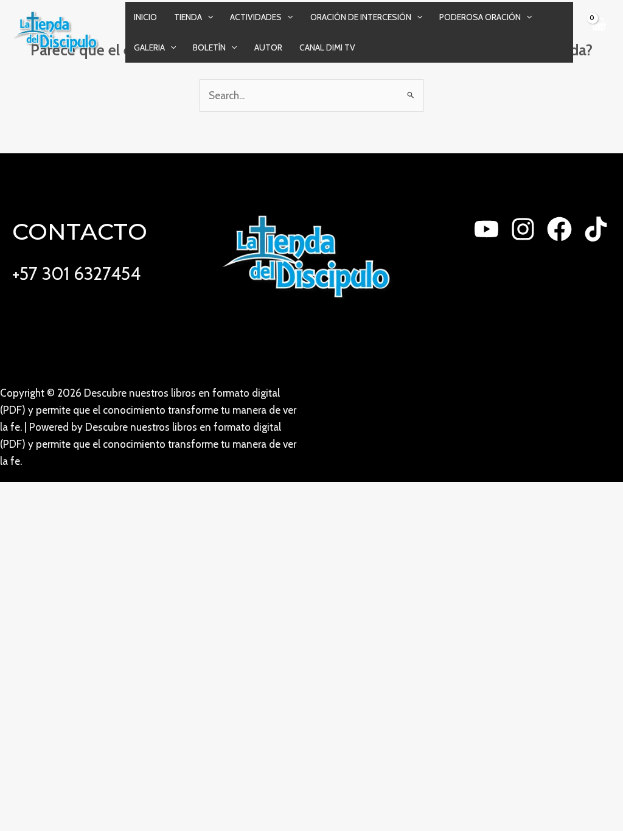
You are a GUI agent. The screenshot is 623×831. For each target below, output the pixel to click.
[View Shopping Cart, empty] (598, 32)
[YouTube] (486, 229)
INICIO (145, 17)
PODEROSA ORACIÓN (480, 17)
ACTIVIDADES (256, 17)
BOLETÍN (209, 47)
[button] (207, 17)
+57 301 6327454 (76, 273)
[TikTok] (596, 229)
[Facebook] (559, 229)
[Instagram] (523, 229)
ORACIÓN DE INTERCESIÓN (360, 17)
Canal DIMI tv (327, 47)
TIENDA (188, 17)
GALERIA (149, 47)
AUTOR (268, 47)
